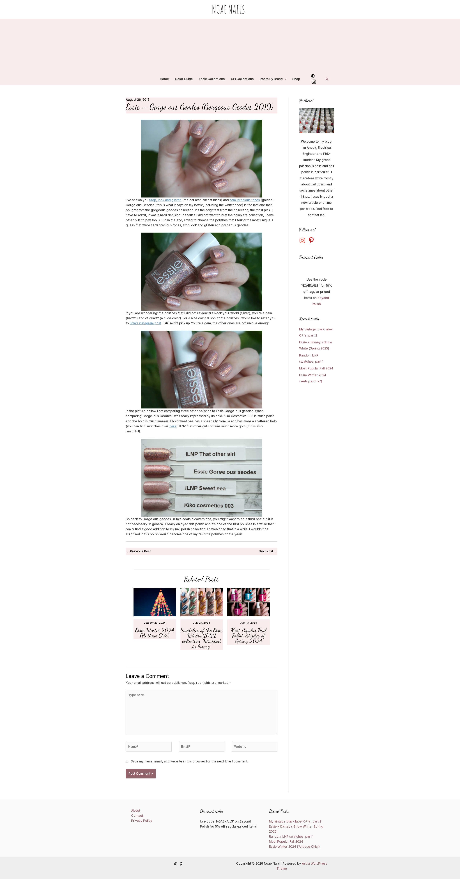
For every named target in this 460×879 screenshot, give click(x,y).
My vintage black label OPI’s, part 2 (295, 821)
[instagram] (303, 240)
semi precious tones (245, 200)
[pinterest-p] (312, 240)
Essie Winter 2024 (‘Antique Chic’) (154, 633)
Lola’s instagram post (145, 323)
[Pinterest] (312, 76)
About (135, 810)
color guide (184, 79)
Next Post (268, 551)
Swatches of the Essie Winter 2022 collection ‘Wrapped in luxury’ (201, 638)
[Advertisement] (230, 46)
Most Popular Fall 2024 (316, 368)
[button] (284, 79)
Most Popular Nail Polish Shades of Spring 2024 (248, 635)
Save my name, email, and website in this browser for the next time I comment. (189, 761)
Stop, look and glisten (165, 200)
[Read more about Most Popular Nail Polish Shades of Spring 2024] (248, 602)
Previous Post (138, 551)
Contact (137, 815)
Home (164, 79)
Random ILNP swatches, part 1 (291, 836)
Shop (296, 79)
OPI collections (242, 79)
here (172, 426)
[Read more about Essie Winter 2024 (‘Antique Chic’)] (155, 602)
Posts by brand (271, 79)
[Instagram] (313, 81)
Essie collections (212, 79)
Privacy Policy (141, 821)
